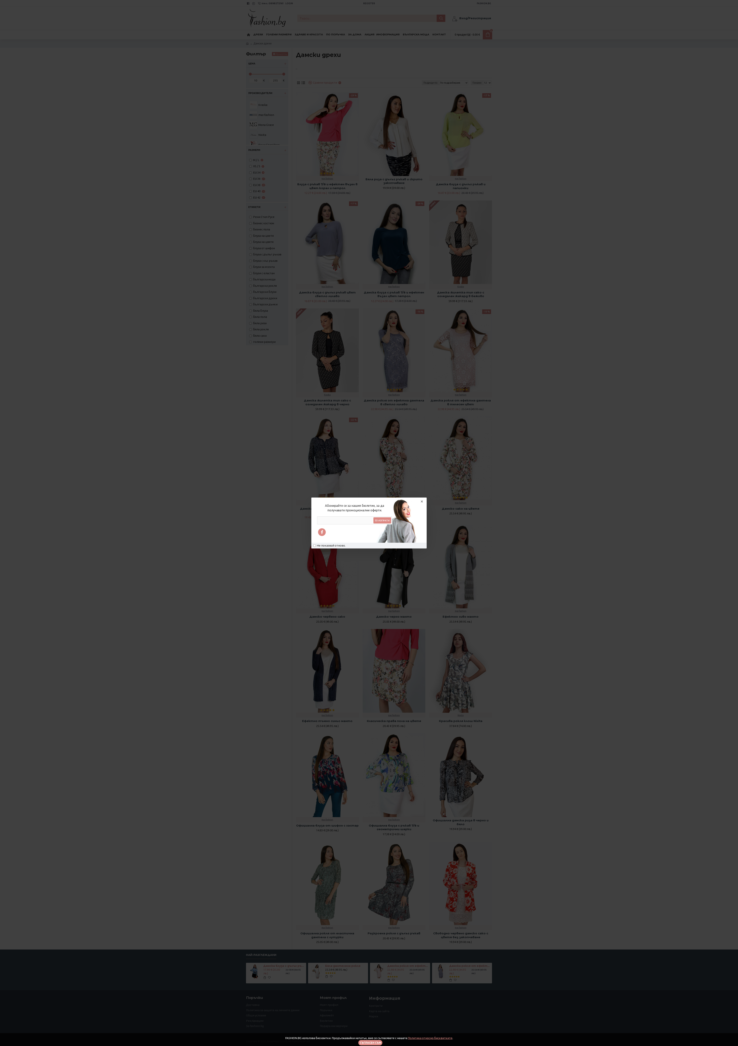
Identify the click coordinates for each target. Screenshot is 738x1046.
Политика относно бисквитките (430, 1038)
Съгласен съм (370, 1042)
